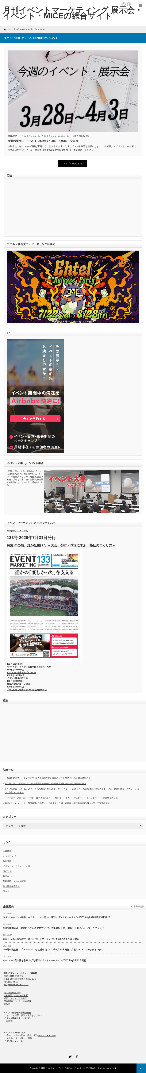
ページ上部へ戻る (141, 1068)
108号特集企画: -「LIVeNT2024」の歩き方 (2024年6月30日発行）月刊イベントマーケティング (52, 949)
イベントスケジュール (30, 136)
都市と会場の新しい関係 (18, 684)
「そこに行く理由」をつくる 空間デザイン (27, 689)
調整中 (9, 1021)
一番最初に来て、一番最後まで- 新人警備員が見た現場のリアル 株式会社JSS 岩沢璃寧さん (47, 778)
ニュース (65, 136)
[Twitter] (70, 1056)
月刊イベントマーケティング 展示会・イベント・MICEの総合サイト (70, 1068)
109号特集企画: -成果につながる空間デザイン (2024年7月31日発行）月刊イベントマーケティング (53, 928)
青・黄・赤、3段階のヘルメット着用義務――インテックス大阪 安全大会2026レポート (45, 783)
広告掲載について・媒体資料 (17, 1001)
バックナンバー (10, 856)
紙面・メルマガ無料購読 (15, 998)
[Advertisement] (33, 208)
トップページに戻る (72, 163)
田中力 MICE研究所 (81, 136)
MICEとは (7, 871)
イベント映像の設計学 (17, 678)
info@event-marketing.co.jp (16, 984)
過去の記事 (138, 906)
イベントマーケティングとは (16, 866)
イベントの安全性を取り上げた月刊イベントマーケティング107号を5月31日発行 (44, 960)
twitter (123, 4)
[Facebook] (76, 1056)
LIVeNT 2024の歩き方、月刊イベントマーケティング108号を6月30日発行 (41, 939)
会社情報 (7, 851)
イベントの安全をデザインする (21, 672)
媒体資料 (7, 861)
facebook (129, 4)
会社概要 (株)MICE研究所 (16, 995)
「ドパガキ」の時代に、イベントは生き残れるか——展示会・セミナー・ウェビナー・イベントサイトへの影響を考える (61, 798)
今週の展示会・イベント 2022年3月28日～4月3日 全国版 (43, 140)
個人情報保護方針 (11, 886)
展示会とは (8, 876)
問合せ (6, 891)
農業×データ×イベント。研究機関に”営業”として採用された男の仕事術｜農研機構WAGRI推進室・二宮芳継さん (57, 803)
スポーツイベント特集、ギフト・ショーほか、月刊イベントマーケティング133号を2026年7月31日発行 (56, 917)
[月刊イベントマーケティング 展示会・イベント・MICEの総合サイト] (73, 13)
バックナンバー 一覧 (17, 530)
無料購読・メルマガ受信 (14, 881)
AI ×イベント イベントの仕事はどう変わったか (29, 667)
